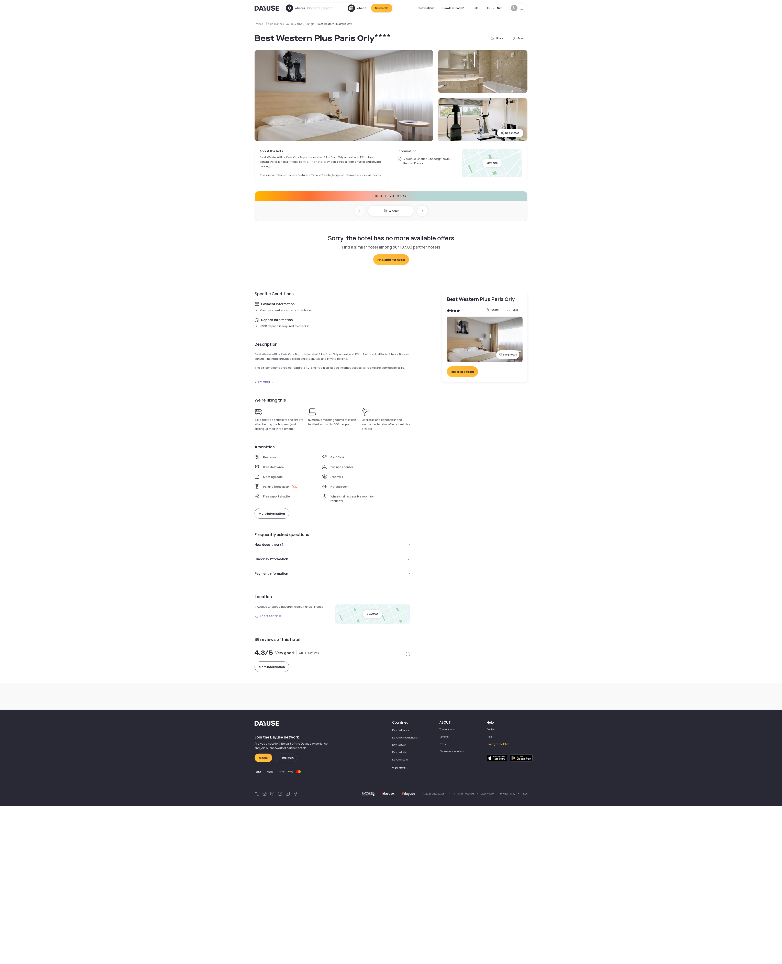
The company (447, 729)
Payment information (271, 573)
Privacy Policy (507, 793)
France (259, 24)
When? (394, 211)
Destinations (426, 8)
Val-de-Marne (294, 24)
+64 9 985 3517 (271, 616)
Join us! (263, 757)
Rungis (310, 24)
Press (442, 744)
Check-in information (271, 559)
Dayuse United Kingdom (405, 737)
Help (475, 8)
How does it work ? (454, 8)
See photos (512, 133)
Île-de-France (274, 24)
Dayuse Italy (399, 752)
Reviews (443, 736)
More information (272, 513)
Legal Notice (487, 793)
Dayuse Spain (400, 759)
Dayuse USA (399, 745)
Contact (491, 729)
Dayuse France (400, 730)
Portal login (287, 757)
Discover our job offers (451, 751)
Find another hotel (391, 260)
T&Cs (524, 793)
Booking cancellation (498, 744)
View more (262, 382)
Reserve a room (462, 372)
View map (492, 163)
